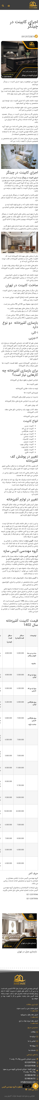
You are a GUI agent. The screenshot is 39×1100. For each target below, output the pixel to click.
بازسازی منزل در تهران (27, 951)
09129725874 (28, 36)
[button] (9, 5)
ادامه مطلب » (34, 1011)
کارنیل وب (7, 1096)
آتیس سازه (32, 578)
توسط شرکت (16, 1096)
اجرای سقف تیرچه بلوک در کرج (28, 1021)
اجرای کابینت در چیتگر (24, 24)
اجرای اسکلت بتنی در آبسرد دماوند (27, 1008)
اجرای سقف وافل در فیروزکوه (29, 1015)
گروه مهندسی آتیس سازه (29, 556)
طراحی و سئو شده (28, 1096)
